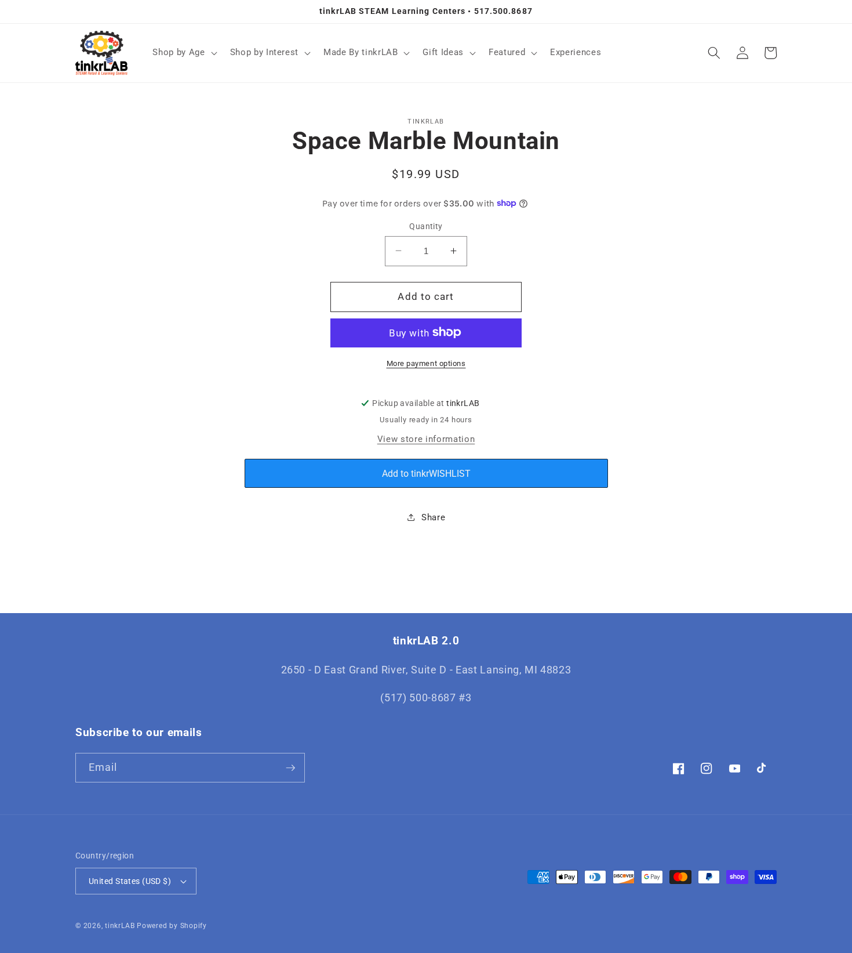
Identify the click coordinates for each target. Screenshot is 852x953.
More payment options (426, 362)
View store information (426, 439)
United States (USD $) (130, 881)
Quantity (426, 225)
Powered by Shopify (172, 926)
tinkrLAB (119, 926)
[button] (183, 52)
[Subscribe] (290, 768)
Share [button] (433, 517)
